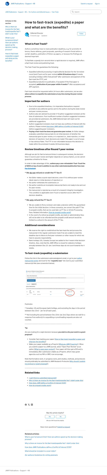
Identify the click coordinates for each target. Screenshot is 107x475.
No (60, 416)
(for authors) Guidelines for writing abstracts (41, 455)
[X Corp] (29, 405)
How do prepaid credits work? (60, 212)
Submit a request (86, 4)
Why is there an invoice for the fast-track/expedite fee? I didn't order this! (12, 30)
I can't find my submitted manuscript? (43, 378)
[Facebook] (26, 405)
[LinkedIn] (32, 405)
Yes (50, 416)
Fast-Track (55, 12)
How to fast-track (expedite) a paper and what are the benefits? (12, 57)
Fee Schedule (30, 168)
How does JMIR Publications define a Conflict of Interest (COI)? (48, 447)
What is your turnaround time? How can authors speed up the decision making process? (11, 44)
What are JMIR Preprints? (68, 344)
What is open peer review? (44, 349)
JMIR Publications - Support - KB (16, 12)
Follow (81, 33)
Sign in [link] (97, 4)
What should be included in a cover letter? (40, 451)
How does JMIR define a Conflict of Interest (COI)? (64, 126)
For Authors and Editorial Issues (39, 12)
